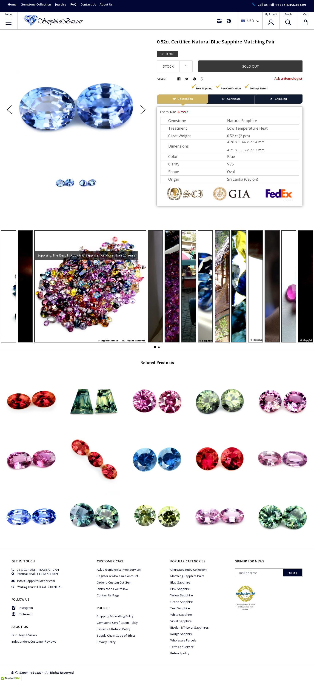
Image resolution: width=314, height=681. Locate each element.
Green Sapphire (181, 602)
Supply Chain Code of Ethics (116, 635)
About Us (106, 4)
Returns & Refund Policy (113, 629)
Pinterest (25, 614)
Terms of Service (182, 647)
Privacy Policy (106, 642)
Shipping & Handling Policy (115, 616)
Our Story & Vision (24, 635)
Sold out (250, 66)
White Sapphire (181, 615)
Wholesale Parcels (183, 640)
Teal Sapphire (180, 608)
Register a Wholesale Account (117, 576)
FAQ (73, 4)
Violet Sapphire (181, 621)
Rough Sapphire (181, 634)
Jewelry (60, 4)
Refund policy (179, 653)
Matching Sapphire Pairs (187, 576)
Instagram (26, 608)
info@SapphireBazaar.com (36, 581)
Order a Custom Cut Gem (114, 582)
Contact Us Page (108, 595)
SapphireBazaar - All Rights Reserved (47, 672)
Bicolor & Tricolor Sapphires (189, 627)
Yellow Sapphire (181, 595)
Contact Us (88, 4)
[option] (76, 106)
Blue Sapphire (180, 582)
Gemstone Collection (36, 4)
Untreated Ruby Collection (188, 569)
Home (12, 4)
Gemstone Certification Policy (117, 623)
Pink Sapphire (180, 589)
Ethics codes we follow (112, 589)
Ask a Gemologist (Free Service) (118, 569)
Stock (168, 66)
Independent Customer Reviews (33, 641)
